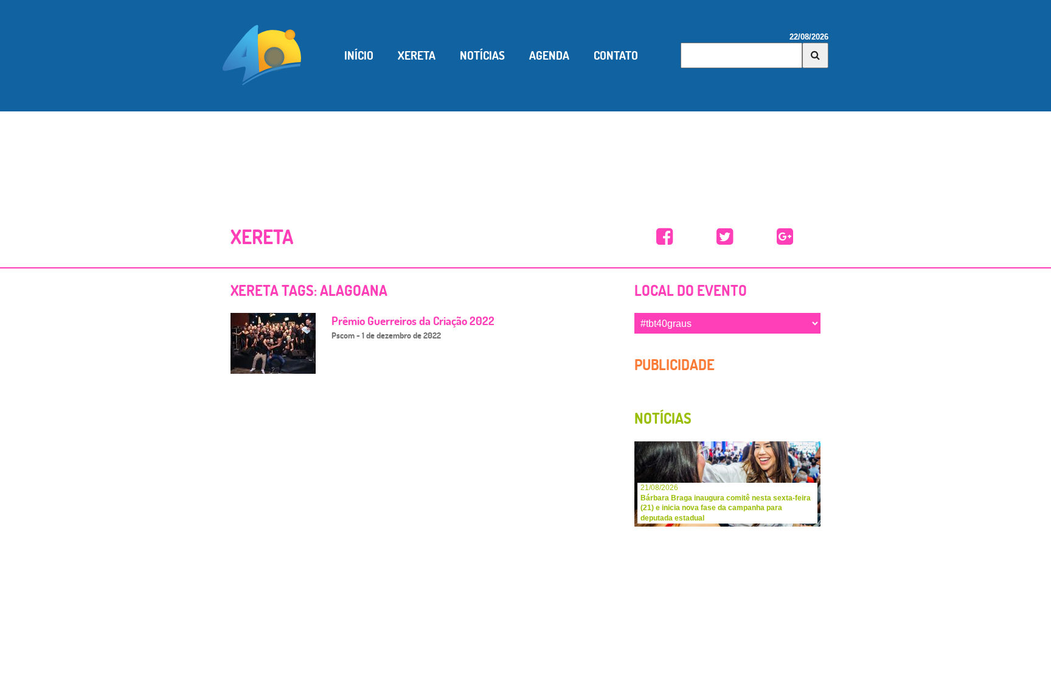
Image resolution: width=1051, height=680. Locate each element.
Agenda (549, 55)
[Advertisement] (525, 154)
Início (358, 55)
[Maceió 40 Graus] (262, 54)
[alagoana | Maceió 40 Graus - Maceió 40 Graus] (664, 237)
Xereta (416, 55)
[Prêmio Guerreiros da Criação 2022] (273, 342)
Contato (616, 55)
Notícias (482, 55)
